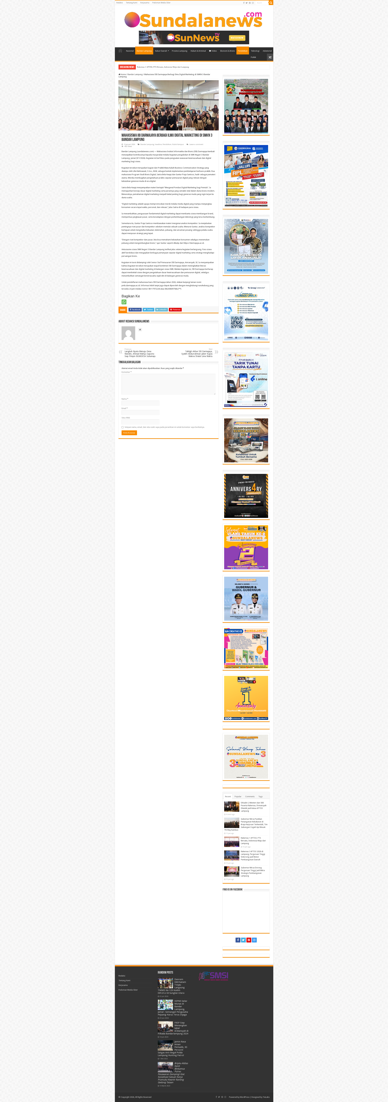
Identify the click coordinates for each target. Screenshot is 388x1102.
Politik (253, 57)
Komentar (127, 372)
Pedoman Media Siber (161, 3)
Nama (125, 399)
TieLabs (266, 1097)
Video (214, 51)
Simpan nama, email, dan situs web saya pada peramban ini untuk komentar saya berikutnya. (165, 427)
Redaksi (119, 3)
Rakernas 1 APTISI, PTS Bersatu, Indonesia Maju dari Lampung (253, 841)
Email (125, 408)
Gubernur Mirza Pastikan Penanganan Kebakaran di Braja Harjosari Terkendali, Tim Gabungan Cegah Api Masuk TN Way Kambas (246, 824)
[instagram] (253, 3)
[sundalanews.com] (194, 18)
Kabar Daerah (161, 51)
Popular (238, 796)
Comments (250, 796)
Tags (260, 796)
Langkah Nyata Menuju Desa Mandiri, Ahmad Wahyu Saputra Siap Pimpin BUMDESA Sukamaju (140, 352)
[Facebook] (244, 3)
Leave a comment (196, 144)
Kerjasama (144, 3)
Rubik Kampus (178, 144)
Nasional (130, 51)
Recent (228, 796)
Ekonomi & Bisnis (227, 51)
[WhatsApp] (124, 301)
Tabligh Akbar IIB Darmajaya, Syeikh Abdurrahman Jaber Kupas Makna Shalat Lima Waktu (196, 352)
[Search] (271, 2)
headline (158, 144)
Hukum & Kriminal (198, 51)
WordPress (244, 1097)
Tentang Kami (131, 3)
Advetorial (267, 51)
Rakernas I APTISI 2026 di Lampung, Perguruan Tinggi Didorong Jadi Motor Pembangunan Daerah (177, 67)
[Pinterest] (250, 3)
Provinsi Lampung (179, 51)
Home (120, 50)
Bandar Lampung (144, 51)
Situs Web (126, 418)
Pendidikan (243, 51)
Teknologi (255, 51)
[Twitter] (246, 3)
